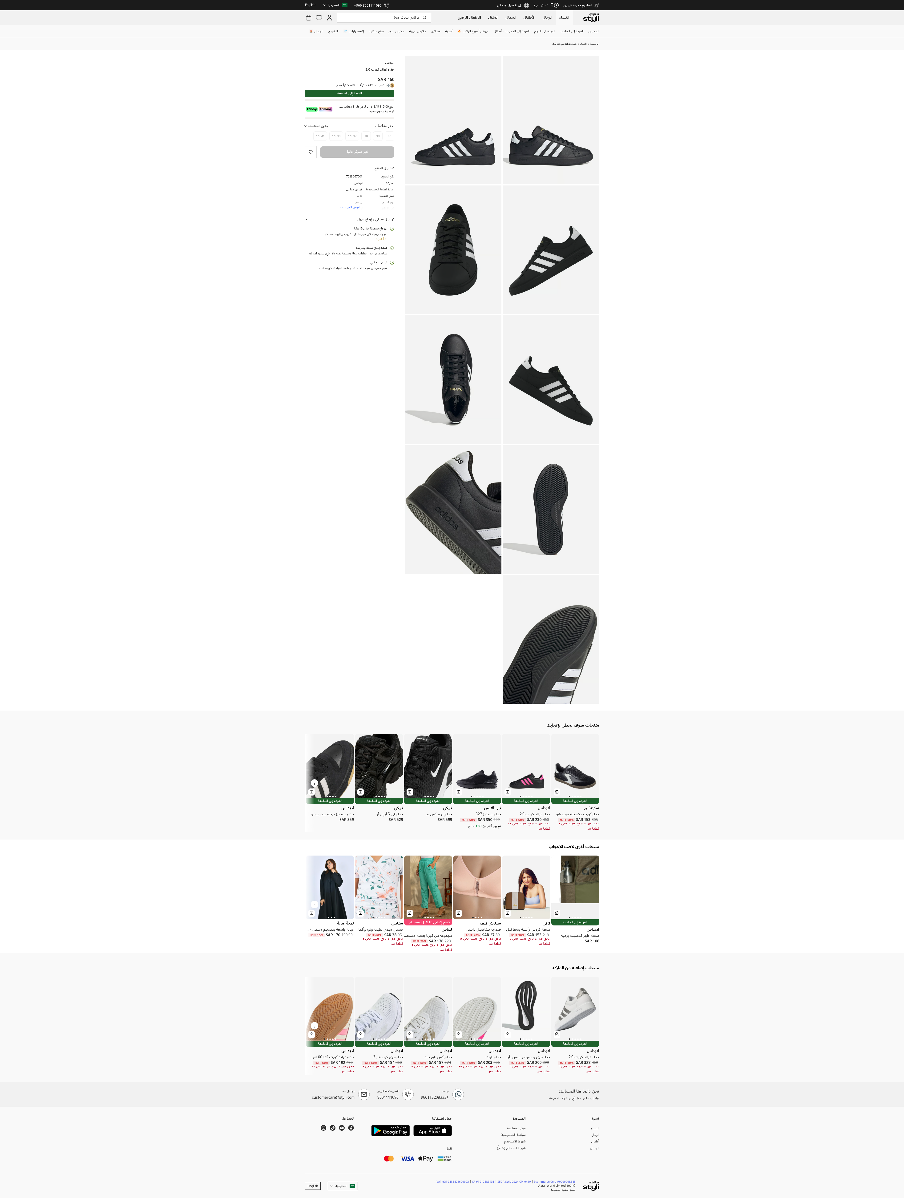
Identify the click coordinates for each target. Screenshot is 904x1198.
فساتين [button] (435, 31)
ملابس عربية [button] (417, 31)
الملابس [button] (593, 31)
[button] (336, 5)
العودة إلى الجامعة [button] (572, 31)
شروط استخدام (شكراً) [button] (511, 1148)
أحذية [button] (448, 31)
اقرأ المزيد (381, 239)
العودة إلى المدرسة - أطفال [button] (511, 31)
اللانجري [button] (333, 31)
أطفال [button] (595, 1141)
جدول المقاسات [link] (317, 126)
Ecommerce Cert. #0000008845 (555, 1182)
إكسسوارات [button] (354, 31)
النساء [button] (595, 1128)
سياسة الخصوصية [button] (513, 1135)
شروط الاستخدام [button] (515, 1141)
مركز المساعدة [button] (516, 1128)
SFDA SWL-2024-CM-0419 (515, 1182)
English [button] (310, 4)
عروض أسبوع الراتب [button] (473, 31)
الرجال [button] (595, 1135)
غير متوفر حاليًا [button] (357, 151)
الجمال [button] (316, 31)
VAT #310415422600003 (453, 1182)
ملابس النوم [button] (396, 31)
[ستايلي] (591, 17)
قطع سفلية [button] (376, 31)
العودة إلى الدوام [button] (544, 31)
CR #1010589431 (484, 1182)
